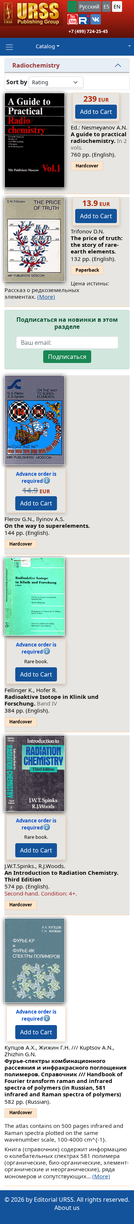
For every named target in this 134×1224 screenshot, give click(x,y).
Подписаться (67, 357)
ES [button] (106, 6)
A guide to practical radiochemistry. (99, 140)
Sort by (16, 82)
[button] (72, 19)
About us (67, 1208)
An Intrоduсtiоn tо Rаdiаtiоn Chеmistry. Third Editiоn (61, 876)
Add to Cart (96, 112)
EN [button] (117, 6)
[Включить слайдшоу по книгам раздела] (89, 82)
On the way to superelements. (47, 525)
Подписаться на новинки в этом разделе (67, 323)
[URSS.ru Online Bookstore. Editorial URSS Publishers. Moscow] (31, 13)
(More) (46, 296)
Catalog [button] (45, 46)
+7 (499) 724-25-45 (88, 31)
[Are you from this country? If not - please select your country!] (72, 6)
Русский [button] (89, 6)
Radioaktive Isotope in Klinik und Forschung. (51, 700)
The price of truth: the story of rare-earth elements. (96, 244)
